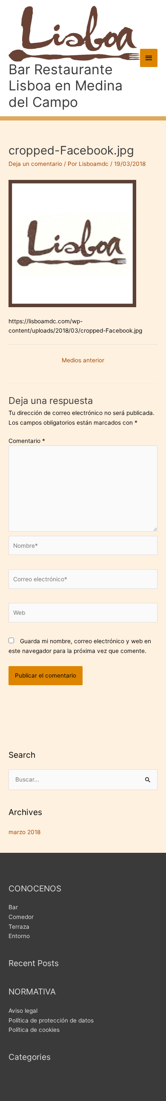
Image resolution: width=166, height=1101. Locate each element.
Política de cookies (34, 1029)
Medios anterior (83, 360)
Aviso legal (23, 1010)
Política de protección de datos (51, 1020)
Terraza (19, 926)
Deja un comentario (35, 163)
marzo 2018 (24, 832)
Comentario (27, 440)
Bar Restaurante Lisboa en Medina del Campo (66, 85)
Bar (13, 907)
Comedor (21, 916)
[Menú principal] (149, 58)
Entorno (19, 936)
